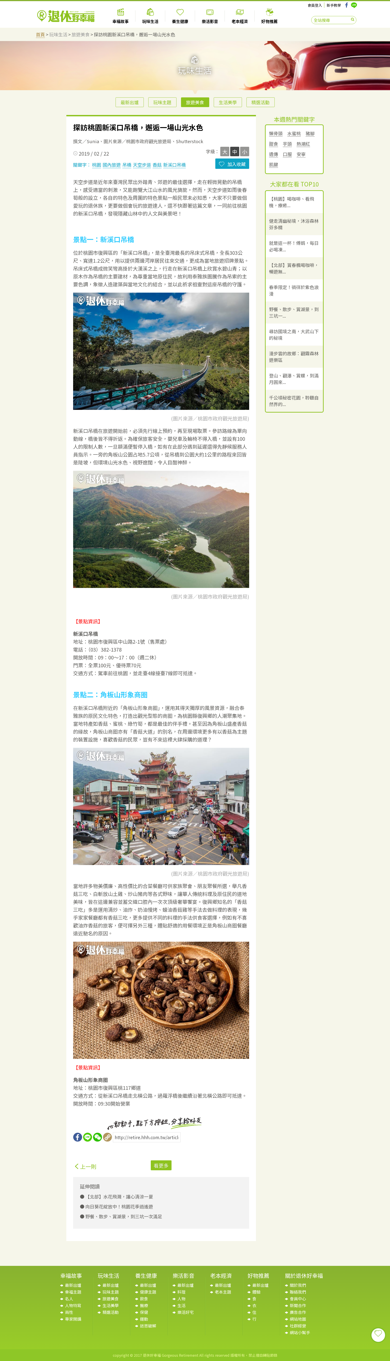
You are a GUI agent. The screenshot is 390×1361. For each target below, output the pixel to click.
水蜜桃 (294, 134)
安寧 (301, 154)
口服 (287, 154)
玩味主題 (162, 102)
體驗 (256, 1292)
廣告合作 (298, 1312)
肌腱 (273, 165)
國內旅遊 (112, 164)
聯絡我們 (298, 1292)
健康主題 (148, 1292)
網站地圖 (298, 1319)
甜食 (273, 144)
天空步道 (142, 164)
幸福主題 (73, 1292)
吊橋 (126, 164)
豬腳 (310, 134)
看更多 (161, 1165)
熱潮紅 (303, 144)
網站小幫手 (300, 1332)
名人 (69, 1298)
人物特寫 (73, 1305)
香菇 (157, 164)
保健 (144, 1312)
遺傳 (273, 154)
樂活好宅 (185, 1312)
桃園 (96, 164)
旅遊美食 (81, 34)
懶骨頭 (276, 134)
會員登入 (315, 5)
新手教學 (334, 5)
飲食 (144, 1298)
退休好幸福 (66, 16)
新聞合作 (298, 1305)
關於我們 (298, 1285)
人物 (181, 1298)
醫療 (144, 1305)
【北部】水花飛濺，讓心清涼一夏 (118, 1196)
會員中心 (298, 1298)
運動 (144, 1319)
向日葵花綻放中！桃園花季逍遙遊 (118, 1206)
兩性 (69, 1312)
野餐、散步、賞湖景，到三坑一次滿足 (123, 1216)
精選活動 (260, 102)
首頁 (40, 34)
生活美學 (228, 102)
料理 (181, 1292)
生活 (181, 1305)
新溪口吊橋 (174, 164)
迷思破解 (148, 1326)
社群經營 (298, 1326)
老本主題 (223, 1292)
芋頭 (287, 144)
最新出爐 (130, 102)
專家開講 (73, 1319)
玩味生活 (58, 34)
